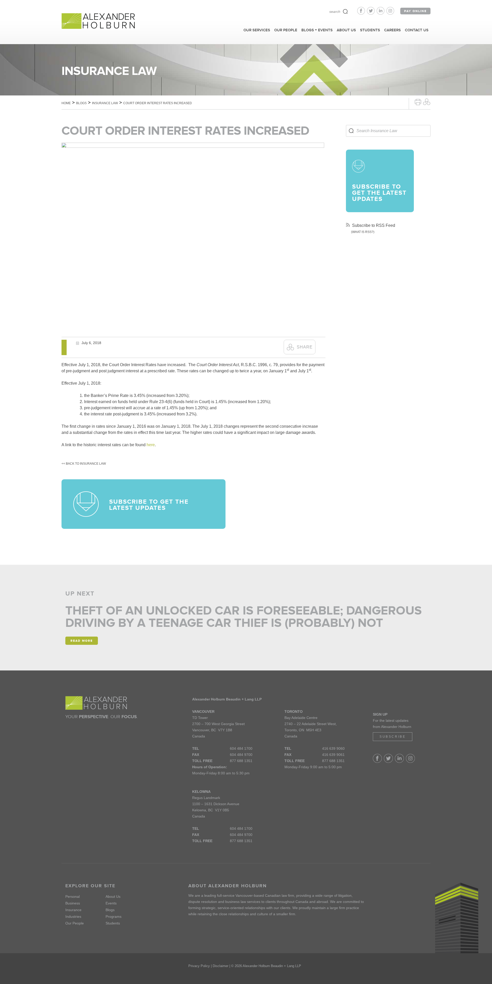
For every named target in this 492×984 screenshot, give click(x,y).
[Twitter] (372, 13)
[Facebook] (362, 13)
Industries (73, 916)
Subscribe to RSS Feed (373, 225)
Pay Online (415, 11)
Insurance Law (105, 103)
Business (72, 903)
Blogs (81, 103)
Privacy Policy (199, 966)
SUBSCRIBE (393, 736)
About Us (113, 896)
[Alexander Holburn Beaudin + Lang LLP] (100, 21)
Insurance (73, 910)
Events (111, 903)
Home (66, 103)
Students (113, 923)
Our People (74, 923)
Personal (72, 896)
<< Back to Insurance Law (83, 463)
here (151, 445)
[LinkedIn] (381, 13)
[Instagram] (390, 13)
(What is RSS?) (362, 232)
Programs (113, 916)
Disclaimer (220, 966)
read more (81, 640)
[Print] (418, 101)
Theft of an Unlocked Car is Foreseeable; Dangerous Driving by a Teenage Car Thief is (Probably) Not (243, 616)
